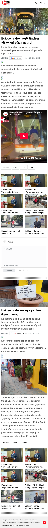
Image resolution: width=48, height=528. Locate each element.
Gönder (9, 270)
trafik (31, 167)
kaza (23, 167)
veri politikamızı (11, 525)
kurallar (24, 442)
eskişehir (6, 167)
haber (15, 167)
